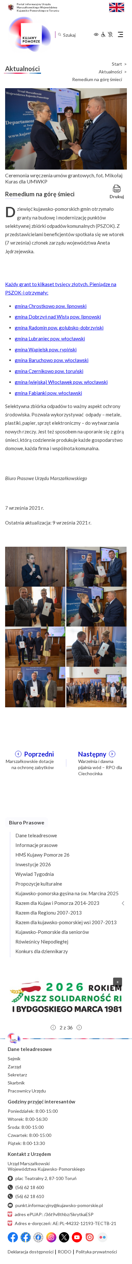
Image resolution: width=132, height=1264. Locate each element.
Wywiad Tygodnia (34, 874)
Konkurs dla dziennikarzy (41, 951)
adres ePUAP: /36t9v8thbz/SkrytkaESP (54, 1214)
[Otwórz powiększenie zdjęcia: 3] (35, 606)
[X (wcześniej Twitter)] (64, 1237)
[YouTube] (77, 1237)
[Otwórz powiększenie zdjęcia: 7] (35, 686)
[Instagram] (51, 1237)
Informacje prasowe (36, 845)
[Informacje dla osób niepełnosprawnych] (107, 34)
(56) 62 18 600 (29, 1187)
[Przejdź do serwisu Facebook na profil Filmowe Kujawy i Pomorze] (38, 1237)
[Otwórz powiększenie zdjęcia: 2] (96, 566)
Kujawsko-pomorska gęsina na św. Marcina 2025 (67, 893)
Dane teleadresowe (36, 835)
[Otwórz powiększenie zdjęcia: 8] (96, 686)
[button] (66, 997)
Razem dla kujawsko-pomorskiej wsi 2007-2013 (66, 922)
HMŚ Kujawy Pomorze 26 (42, 855)
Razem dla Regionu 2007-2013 (48, 912)
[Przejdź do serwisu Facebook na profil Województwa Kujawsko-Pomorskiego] (13, 1237)
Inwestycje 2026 (33, 864)
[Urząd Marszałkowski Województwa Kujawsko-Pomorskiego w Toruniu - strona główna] (29, 34)
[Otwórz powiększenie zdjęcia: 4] (96, 606)
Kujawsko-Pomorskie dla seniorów (52, 932)
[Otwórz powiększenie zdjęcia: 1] (35, 566)
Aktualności (110, 72)
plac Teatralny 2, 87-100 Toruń (46, 1178)
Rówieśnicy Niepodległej (41, 941)
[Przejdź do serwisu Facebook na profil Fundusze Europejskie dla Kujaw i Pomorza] (26, 1237)
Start (117, 64)
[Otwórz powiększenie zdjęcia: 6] (96, 646)
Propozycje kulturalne (38, 884)
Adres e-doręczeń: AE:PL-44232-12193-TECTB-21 (65, 1223)
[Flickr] (102, 1237)
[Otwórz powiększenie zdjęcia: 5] (35, 646)
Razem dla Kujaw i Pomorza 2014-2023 (57, 903)
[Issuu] (90, 1237)
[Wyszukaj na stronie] (59, 34)
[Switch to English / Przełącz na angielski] (116, 7)
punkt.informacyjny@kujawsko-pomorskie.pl (59, 1205)
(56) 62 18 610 (29, 1196)
